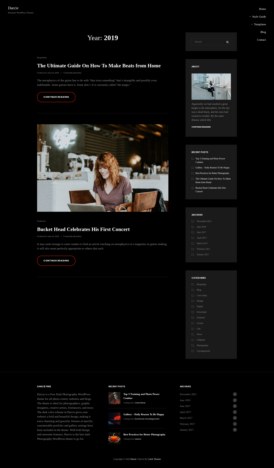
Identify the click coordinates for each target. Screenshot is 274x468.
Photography (202, 345)
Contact (261, 39)
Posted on (48, 72)
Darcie (13, 8)
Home (262, 8)
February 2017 (203, 249)
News (199, 334)
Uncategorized (203, 351)
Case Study (202, 295)
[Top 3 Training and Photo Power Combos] (114, 398)
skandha (77, 72)
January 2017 (203, 254)
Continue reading (59, 98)
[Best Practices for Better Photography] (114, 438)
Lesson (200, 323)
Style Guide (259, 16)
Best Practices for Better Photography (212, 173)
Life (199, 328)
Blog (263, 32)
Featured (41, 221)
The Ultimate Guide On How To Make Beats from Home (99, 65)
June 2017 (201, 232)
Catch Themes (154, 459)
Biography (42, 57)
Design (200, 301)
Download (201, 312)
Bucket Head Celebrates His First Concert (83, 229)
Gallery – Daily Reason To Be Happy (213, 167)
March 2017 (202, 243)
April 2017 (202, 238)
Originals (201, 340)
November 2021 (204, 221)
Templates (260, 24)
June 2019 (201, 227)
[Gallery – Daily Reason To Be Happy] (114, 418)
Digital (200, 306)
